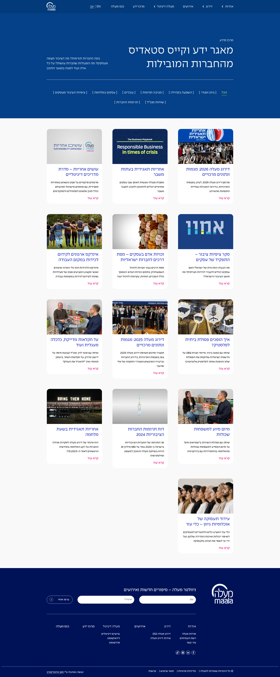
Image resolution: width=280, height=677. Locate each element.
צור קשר (191, 643)
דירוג (209, 6)
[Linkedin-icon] (188, 652)
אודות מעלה (189, 634)
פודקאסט (114, 643)
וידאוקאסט (113, 638)
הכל (224, 92)
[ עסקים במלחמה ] (104, 92)
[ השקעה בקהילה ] (181, 92)
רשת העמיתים (188, 638)
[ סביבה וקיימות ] (152, 92)
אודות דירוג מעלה (160, 638)
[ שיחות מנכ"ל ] (155, 102)
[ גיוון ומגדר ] (207, 92)
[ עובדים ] (128, 92)
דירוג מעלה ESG (162, 634)
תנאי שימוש (167, 671)
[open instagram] (183, 652)
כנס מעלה (117, 6)
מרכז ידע (139, 6)
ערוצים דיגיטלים (110, 634)
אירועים (188, 6)
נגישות (152, 671)
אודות (229, 6)
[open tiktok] (177, 652)
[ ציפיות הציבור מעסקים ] (70, 92)
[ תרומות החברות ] (127, 102)
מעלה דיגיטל (165, 6)
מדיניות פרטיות (187, 671)
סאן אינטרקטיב (55, 672)
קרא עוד (224, 198)
